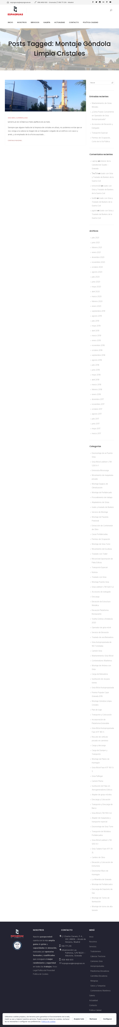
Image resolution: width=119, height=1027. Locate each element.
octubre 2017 (97, 409)
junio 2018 (96, 370)
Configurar (107, 1019)
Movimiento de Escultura (102, 549)
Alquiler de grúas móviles (102, 794)
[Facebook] (93, 2)
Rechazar (93, 1019)
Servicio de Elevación (100, 632)
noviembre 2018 (98, 345)
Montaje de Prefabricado (102, 492)
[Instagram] (100, 2)
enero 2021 (96, 252)
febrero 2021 (97, 247)
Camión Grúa (97, 651)
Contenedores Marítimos (102, 660)
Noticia (95, 572)
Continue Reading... (15, 141)
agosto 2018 (97, 360)
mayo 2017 (96, 428)
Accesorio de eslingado (101, 591)
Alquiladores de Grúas (100, 502)
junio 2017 (96, 423)
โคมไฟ (95, 173)
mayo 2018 (96, 374)
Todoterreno (95, 951)
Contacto (74, 22)
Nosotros (21, 22)
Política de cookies (48, 1021)
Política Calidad (90, 22)
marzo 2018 (96, 384)
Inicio (10, 22)
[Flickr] (103, 2)
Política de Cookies (40, 974)
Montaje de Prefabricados (102, 884)
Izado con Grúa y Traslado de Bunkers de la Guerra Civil (103, 177)
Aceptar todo (79, 1019)
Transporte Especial (99, 133)
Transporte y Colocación (102, 714)
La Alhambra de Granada (101, 879)
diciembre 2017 (98, 399)
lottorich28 (96, 185)
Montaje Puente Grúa (100, 582)
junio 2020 (96, 281)
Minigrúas (94, 981)
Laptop (95, 161)
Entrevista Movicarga (100, 470)
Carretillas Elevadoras (98, 976)
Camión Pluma (97, 781)
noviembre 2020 (98, 262)
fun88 (94, 198)
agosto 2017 (97, 414)
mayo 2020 (96, 286)
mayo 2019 (96, 325)
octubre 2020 (97, 267)
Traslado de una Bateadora (102, 637)
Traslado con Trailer (99, 554)
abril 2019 (95, 330)
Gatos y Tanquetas (98, 985)
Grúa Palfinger (97, 776)
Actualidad (59, 22)
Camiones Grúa (96, 961)
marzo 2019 (96, 335)
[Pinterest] (107, 2)
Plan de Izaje (97, 709)
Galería (46, 22)
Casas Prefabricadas (100, 534)
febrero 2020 (97, 301)
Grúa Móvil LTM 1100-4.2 (102, 813)
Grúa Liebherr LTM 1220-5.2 (103, 587)
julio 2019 (95, 321)
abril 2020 (96, 291)
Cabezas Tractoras (97, 956)
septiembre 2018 (98, 355)
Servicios (35, 22)
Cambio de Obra (98, 857)
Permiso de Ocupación (101, 539)
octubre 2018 (97, 350)
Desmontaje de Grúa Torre (102, 826)
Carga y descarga (99, 745)
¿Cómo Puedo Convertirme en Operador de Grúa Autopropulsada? (103, 116)
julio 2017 (95, 418)
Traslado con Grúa (99, 577)
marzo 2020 (97, 296)
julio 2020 (96, 277)
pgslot (94, 210)
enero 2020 (96, 306)
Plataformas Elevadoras (99, 971)
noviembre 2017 (98, 404)
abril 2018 (95, 379)
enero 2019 (96, 340)
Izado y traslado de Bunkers (103, 507)
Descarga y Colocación (101, 799)
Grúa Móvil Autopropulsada (18, 118)
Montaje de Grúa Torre (101, 544)
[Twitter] (96, 2)
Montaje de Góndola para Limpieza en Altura (29, 122)
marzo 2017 (96, 433)
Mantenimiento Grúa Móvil (102, 655)
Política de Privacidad (46, 970)
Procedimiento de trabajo (102, 497)
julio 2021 (95, 237)
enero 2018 (96, 394)
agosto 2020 (97, 272)
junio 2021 (96, 242)
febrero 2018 (97, 389)
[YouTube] (110, 2)
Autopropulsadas (97, 966)
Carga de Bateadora (100, 674)
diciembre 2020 (98, 257)
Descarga (95, 596)
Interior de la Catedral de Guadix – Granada (101, 165)
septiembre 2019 (98, 311)
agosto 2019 (97, 316)
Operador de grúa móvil (101, 627)
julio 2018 (95, 365)
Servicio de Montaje (100, 512)
